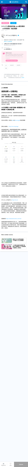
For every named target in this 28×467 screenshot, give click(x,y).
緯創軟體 (12, 65)
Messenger (17, 120)
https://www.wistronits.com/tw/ (13, 218)
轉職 (6, 68)
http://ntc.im (15, 200)
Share (24, 5)
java (6, 65)
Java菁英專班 (7, 49)
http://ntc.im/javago (13, 126)
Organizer (3, 465)
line (13, 120)
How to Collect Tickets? (12, 60)
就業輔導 (18, 65)
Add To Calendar (8, 41)
